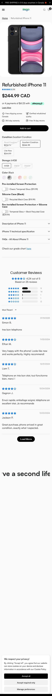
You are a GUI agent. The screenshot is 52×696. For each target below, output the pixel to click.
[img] (9, 318)
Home (5, 18)
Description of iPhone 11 (14, 223)
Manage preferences (26, 689)
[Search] (44, 9)
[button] (7, 89)
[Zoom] (46, 26)
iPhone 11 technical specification (18, 231)
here (28, 248)
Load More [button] (26, 439)
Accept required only (26, 682)
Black (9, 178)
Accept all (26, 676)
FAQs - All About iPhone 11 (15, 239)
